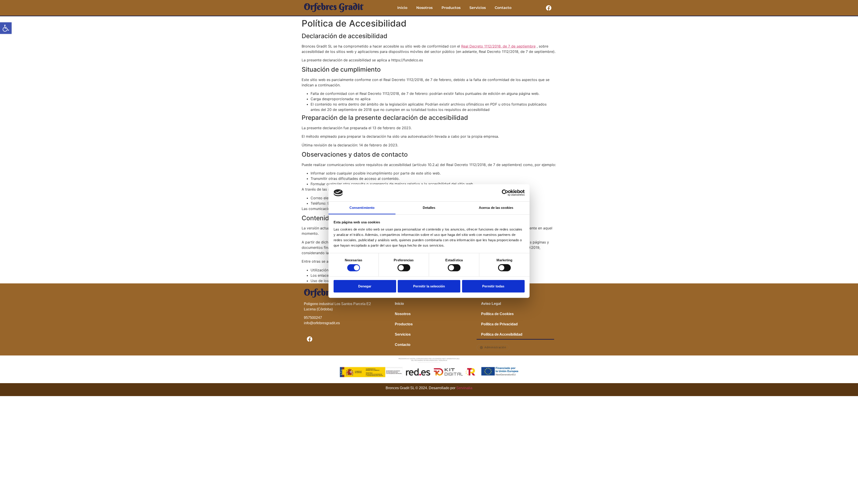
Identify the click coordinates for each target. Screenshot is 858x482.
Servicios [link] (477, 8)
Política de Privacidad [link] (499, 324)
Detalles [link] (429, 208)
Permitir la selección (429, 286)
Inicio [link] (402, 8)
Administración (495, 347)
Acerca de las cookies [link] (496, 208)
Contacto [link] (503, 8)
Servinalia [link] (464, 388)
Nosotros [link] (424, 8)
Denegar (364, 286)
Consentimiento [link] (361, 208)
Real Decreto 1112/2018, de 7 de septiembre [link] (498, 46)
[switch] (403, 267)
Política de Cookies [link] (497, 314)
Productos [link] (451, 8)
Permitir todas (493, 286)
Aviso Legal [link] (491, 303)
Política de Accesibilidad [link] (501, 334)
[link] (6, 28)
